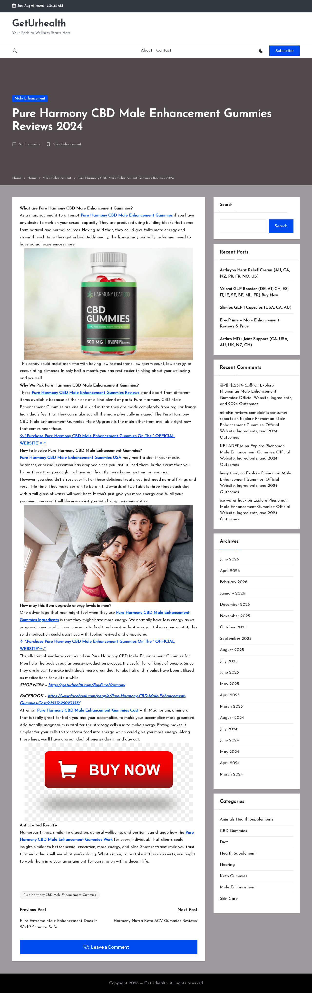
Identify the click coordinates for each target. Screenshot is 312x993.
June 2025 (229, 672)
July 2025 (228, 661)
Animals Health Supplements (246, 819)
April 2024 (230, 763)
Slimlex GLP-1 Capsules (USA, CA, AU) (256, 307)
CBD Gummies (233, 831)
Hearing (227, 864)
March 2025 (231, 706)
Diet (224, 842)
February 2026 (233, 582)
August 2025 (232, 650)
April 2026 (230, 571)
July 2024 (228, 729)
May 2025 (229, 684)
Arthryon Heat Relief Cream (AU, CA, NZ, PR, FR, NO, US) (255, 273)
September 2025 (235, 638)
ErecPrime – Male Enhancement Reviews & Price (249, 323)
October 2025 (233, 627)
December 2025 (235, 604)
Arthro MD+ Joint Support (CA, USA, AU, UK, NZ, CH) (254, 342)
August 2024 (232, 717)
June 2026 (229, 559)
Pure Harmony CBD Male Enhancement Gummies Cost (88, 710)
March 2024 (231, 774)
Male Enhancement (30, 98)
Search (226, 205)
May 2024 (229, 751)
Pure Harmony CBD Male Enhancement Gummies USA (70, 458)
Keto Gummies (233, 876)
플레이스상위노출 (236, 385)
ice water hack (233, 500)
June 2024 (229, 740)
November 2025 (235, 616)
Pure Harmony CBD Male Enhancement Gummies (127, 215)
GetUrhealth (39, 24)
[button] (284, 50)
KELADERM (232, 446)
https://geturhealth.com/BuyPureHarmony (86, 685)
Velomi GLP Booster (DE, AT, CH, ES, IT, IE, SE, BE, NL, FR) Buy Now (254, 292)
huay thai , (229, 473)
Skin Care (229, 898)
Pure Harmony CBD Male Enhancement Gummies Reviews (85, 393)
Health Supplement (238, 853)
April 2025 (230, 695)
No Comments (29, 144)
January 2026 (232, 593)
